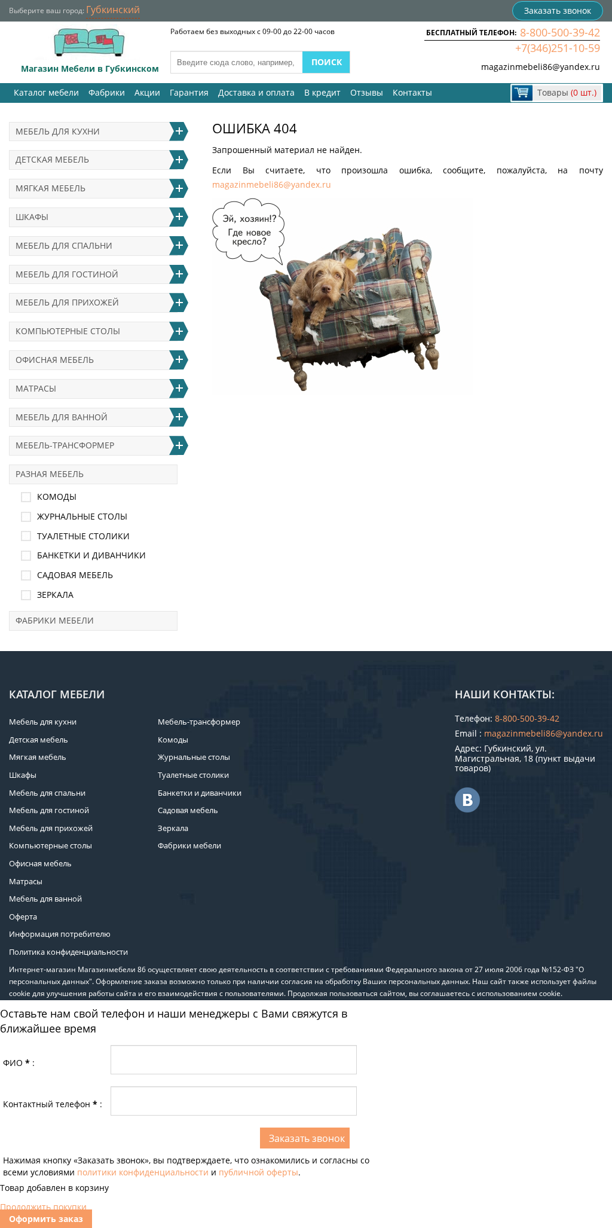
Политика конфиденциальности (68, 951)
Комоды (56, 496)
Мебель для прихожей (67, 302)
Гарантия (189, 92)
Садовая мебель (75, 575)
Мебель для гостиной (67, 274)
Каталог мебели (46, 92)
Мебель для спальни (64, 245)
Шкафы (32, 216)
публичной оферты (258, 1172)
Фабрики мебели (55, 620)
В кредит (322, 92)
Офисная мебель (55, 359)
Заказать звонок (557, 10)
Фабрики (106, 92)
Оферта (23, 916)
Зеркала (55, 594)
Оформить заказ (46, 1218)
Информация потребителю (60, 933)
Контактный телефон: (52, 1104)
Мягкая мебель (50, 188)
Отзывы (366, 92)
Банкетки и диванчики (91, 555)
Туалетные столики (83, 536)
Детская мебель (52, 159)
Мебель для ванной (62, 417)
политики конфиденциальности (143, 1172)
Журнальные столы (82, 516)
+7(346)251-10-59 (557, 48)
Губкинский (113, 9)
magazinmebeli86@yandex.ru (540, 66)
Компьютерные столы (68, 331)
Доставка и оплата (256, 92)
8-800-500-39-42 (560, 32)
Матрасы (36, 388)
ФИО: (19, 1062)
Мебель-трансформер (65, 445)
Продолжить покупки (43, 1206)
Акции (147, 92)
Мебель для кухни (58, 131)
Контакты (412, 92)
